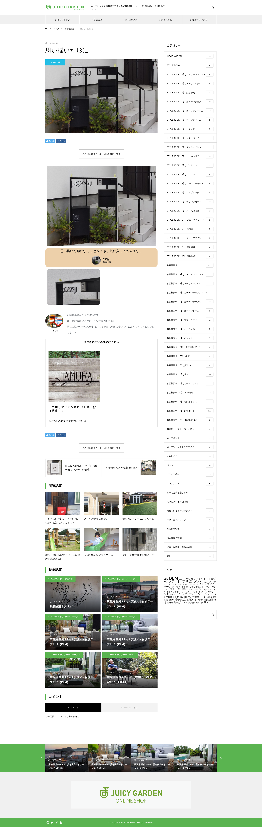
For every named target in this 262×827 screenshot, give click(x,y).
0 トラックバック (129, 707)
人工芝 (176, 597)
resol (180, 579)
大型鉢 (195, 597)
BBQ (166, 578)
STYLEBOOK (131, 19)
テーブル (198, 589)
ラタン (172, 594)
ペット (182, 592)
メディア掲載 (165, 19)
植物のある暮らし (186, 599)
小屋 (208, 597)
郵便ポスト (179, 602)
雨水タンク (198, 602)
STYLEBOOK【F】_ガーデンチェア (120, 655)
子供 (202, 596)
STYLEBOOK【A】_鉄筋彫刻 (60, 579)
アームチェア (193, 584)
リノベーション (203, 594)
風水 (206, 602)
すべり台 (188, 578)
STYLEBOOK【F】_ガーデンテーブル (121, 579)
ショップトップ (62, 19)
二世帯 (169, 597)
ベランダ (175, 592)
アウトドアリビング (184, 581)
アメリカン (202, 581)
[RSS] (61, 822)
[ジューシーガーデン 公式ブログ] (65, 8)
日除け (170, 599)
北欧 (181, 597)
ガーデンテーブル (178, 587)
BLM (173, 578)
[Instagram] (47, 822)
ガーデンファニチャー (196, 587)
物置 (200, 600)
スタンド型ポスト (179, 589)
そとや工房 (198, 579)
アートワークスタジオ (179, 584)
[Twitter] (52, 822)
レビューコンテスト (199, 19)
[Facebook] (56, 822)
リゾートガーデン (184, 594)
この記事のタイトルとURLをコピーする (101, 154)
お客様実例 (96, 19)
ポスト (188, 592)
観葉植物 (170, 603)
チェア (191, 589)
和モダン (188, 597)
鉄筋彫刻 (189, 603)
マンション (197, 591)
